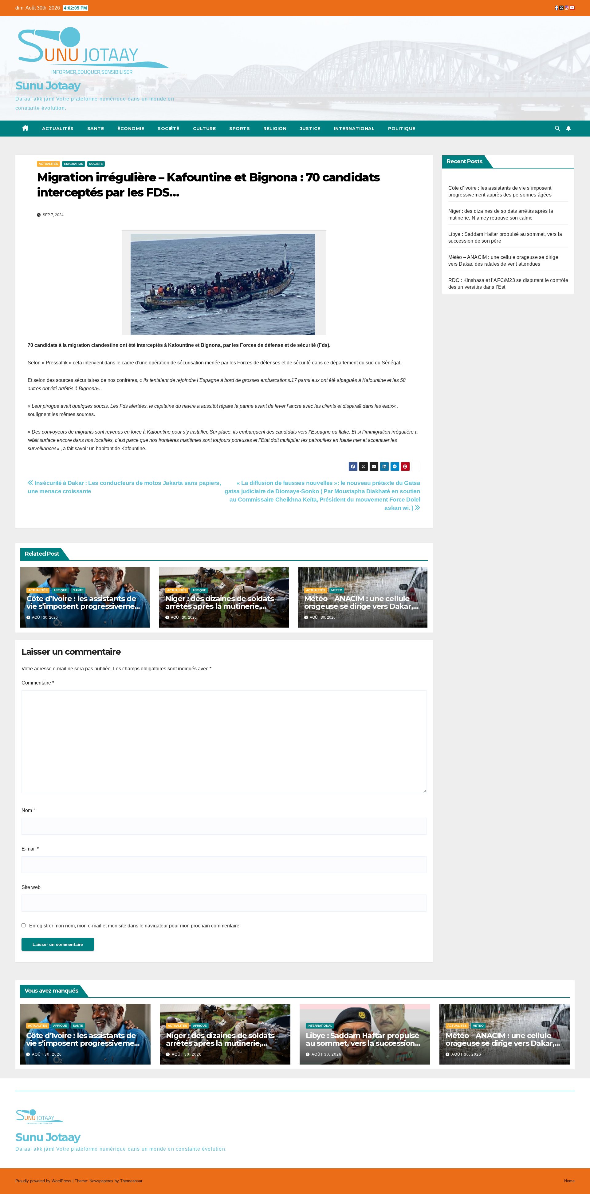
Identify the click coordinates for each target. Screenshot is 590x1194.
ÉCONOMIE (130, 128)
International (354, 128)
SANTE (95, 128)
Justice (310, 128)
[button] (557, 128)
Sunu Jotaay (47, 85)
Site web (31, 887)
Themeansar (131, 1181)
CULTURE (204, 128)
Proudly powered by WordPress (44, 1181)
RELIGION (274, 128)
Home (569, 1181)
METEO (336, 590)
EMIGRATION (73, 163)
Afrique (60, 590)
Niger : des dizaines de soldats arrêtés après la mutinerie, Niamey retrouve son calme (219, 606)
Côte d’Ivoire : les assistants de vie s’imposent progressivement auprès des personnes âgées (84, 606)
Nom (28, 810)
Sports (239, 128)
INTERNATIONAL (320, 1025)
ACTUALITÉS (58, 128)
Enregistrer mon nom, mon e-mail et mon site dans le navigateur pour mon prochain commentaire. (135, 925)
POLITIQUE (401, 128)
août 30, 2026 (47, 1054)
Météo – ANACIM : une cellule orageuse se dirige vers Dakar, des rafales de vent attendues (358, 606)
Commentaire (38, 682)
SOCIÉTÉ (168, 128)
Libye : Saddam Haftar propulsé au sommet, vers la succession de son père (362, 1043)
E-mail (30, 848)
